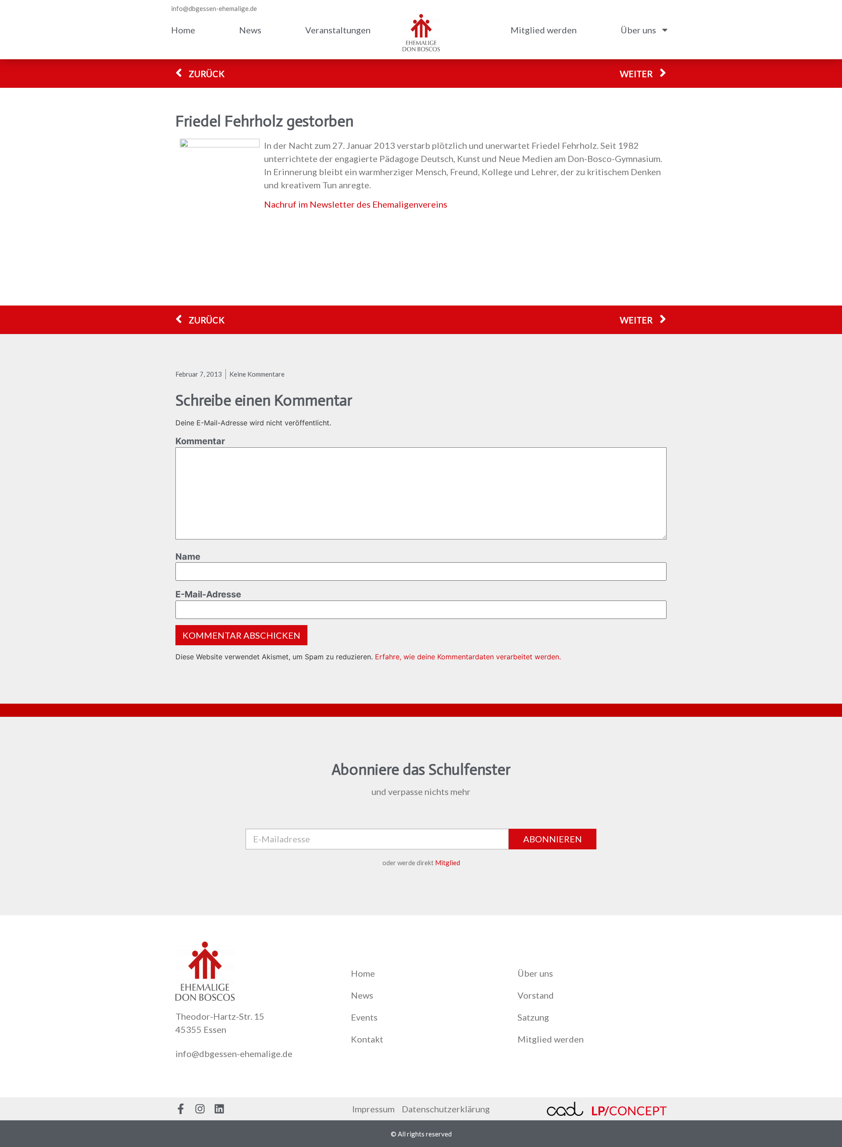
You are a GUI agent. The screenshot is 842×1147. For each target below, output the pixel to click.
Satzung (533, 1017)
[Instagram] (200, 1109)
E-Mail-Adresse (208, 594)
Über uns (638, 30)
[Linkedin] (219, 1109)
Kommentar (200, 441)
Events (364, 1017)
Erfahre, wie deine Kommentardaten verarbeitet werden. (468, 656)
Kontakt (367, 1039)
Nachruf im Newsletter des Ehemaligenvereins (355, 204)
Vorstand (535, 995)
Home (183, 30)
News (250, 30)
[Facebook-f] (180, 1109)
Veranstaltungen (338, 30)
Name (187, 556)
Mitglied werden (543, 30)
